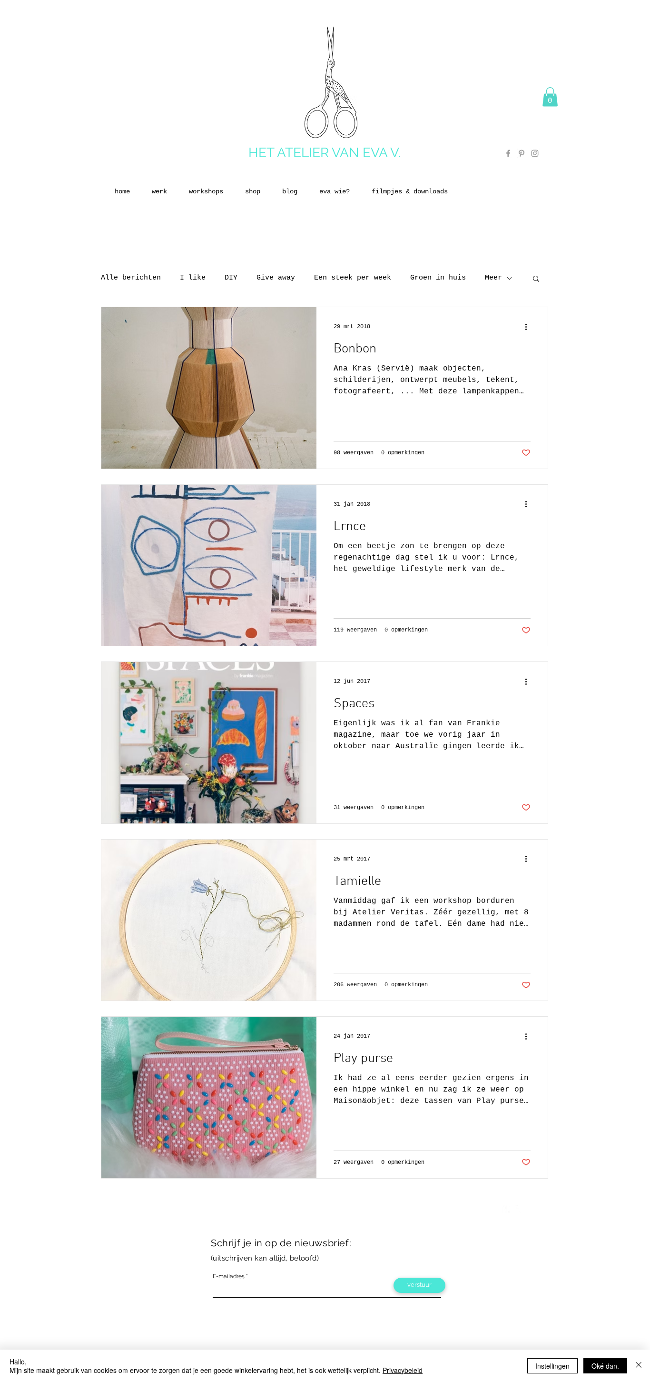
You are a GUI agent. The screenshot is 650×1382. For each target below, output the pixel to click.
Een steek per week (352, 278)
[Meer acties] (529, 326)
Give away (275, 278)
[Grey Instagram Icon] (535, 153)
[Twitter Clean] (518, 1209)
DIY (231, 278)
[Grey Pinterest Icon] (521, 153)
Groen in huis (438, 278)
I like (193, 278)
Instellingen (552, 1366)
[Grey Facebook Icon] (508, 153)
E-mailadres (229, 1276)
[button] (550, 97)
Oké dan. (605, 1366)
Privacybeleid (403, 1370)
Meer (493, 278)
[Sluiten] (638, 1365)
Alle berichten (131, 278)
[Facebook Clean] (506, 1209)
